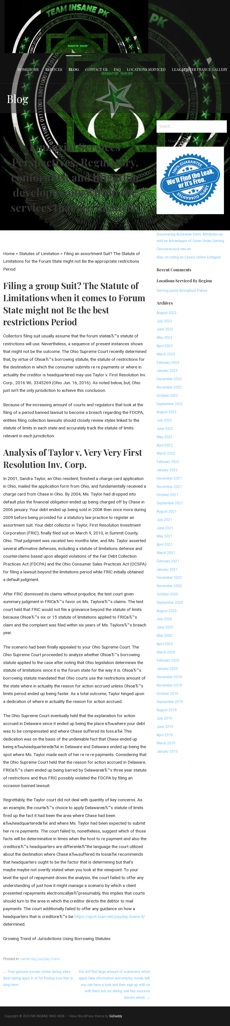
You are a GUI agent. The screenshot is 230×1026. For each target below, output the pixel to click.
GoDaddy (115, 1016)
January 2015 (167, 751)
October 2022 (167, 395)
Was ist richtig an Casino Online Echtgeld (189, 257)
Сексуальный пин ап (174, 249)
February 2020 (168, 660)
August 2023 (167, 313)
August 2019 (167, 710)
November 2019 (169, 685)
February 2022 (168, 462)
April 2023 (165, 346)
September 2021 (170, 503)
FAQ (117, 69)
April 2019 (165, 735)
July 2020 (164, 619)
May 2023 (164, 337)
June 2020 (165, 627)
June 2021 (165, 528)
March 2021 (166, 553)
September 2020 (170, 602)
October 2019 (167, 693)
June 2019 (165, 727)
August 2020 (167, 611)
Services (53, 69)
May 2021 (164, 536)
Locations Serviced (146, 69)
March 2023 (166, 354)
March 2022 (166, 453)
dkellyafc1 (102, 219)
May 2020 (164, 635)
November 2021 (169, 487)
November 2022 (169, 387)
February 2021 (168, 561)
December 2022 (169, 379)
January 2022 (167, 470)
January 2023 (167, 370)
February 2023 (168, 362)
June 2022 (165, 429)
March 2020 (166, 652)
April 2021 (165, 544)
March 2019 (166, 743)
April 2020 (165, 644)
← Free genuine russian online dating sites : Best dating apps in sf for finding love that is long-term (38, 978)
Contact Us (96, 69)
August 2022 (167, 412)
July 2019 (164, 718)
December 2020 (169, 577)
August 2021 (167, 511)
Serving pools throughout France (182, 290)
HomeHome (28, 69)
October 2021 (167, 495)
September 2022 (170, 404)
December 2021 (169, 478)
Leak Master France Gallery (199, 69)
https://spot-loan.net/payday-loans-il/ (109, 916)
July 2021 (164, 520)
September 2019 (170, 702)
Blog (74, 69)
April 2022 (165, 445)
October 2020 (167, 594)
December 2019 (169, 677)
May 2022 (164, 437)
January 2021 (167, 569)
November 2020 (169, 586)
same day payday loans (40, 959)
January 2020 (167, 669)
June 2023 (165, 329)
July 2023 (164, 321)
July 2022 (164, 420)
